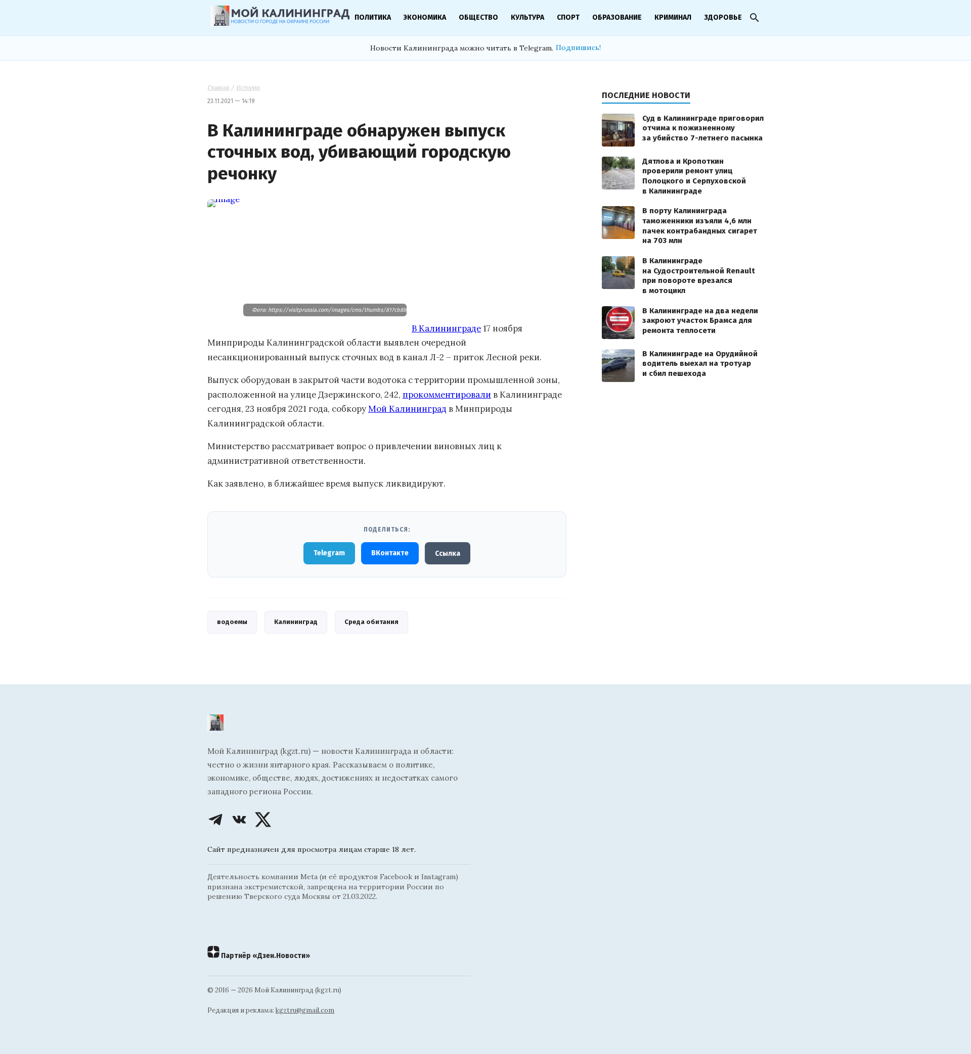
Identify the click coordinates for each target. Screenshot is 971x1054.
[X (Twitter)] (263, 819)
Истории (248, 87)
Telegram (329, 553)
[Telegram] (215, 819)
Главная (218, 87)
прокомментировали (447, 394)
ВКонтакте (390, 553)
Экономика (425, 17)
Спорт (568, 17)
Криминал (672, 17)
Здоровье (723, 17)
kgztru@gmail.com (305, 1010)
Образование (617, 17)
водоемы (232, 622)
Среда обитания (371, 622)
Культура (527, 17)
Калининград (296, 622)
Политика (373, 17)
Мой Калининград (407, 408)
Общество (478, 17)
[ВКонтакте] (239, 819)
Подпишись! (578, 47)
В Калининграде (446, 328)
